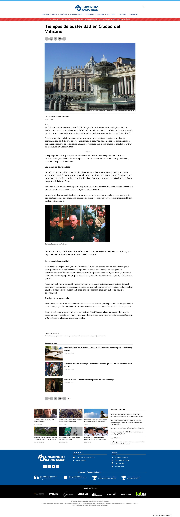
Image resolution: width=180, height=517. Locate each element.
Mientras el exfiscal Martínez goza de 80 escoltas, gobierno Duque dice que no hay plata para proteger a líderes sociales (127, 422)
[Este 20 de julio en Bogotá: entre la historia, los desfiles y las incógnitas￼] (96, 431)
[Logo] (87, 8)
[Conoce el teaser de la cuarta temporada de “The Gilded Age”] (54, 385)
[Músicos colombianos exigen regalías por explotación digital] (70, 431)
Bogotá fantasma (116, 438)
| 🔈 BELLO (115, 19)
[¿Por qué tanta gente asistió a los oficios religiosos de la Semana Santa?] (70, 413)
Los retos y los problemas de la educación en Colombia (127, 428)
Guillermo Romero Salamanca (58, 116)
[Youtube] (57, 466)
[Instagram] (49, 466)
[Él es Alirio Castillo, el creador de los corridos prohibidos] (45, 413)
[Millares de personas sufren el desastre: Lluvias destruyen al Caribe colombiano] (45, 431)
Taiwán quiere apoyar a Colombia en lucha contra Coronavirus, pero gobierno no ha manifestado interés (127, 415)
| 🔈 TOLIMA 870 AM (106, 19)
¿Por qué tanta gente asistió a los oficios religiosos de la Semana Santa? (70, 420)
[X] (55, 39)
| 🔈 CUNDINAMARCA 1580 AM (91, 19)
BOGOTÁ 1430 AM (77, 19)
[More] (68, 398)
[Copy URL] (64, 39)
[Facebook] (47, 39)
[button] (143, 7)
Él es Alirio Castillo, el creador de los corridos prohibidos (44, 420)
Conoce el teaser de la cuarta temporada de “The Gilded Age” (89, 379)
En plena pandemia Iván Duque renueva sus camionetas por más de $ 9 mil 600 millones (127, 443)
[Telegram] (60, 39)
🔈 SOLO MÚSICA (125, 19)
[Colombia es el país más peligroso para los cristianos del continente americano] (96, 413)
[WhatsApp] (51, 39)
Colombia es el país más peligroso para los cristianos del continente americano (95, 420)
